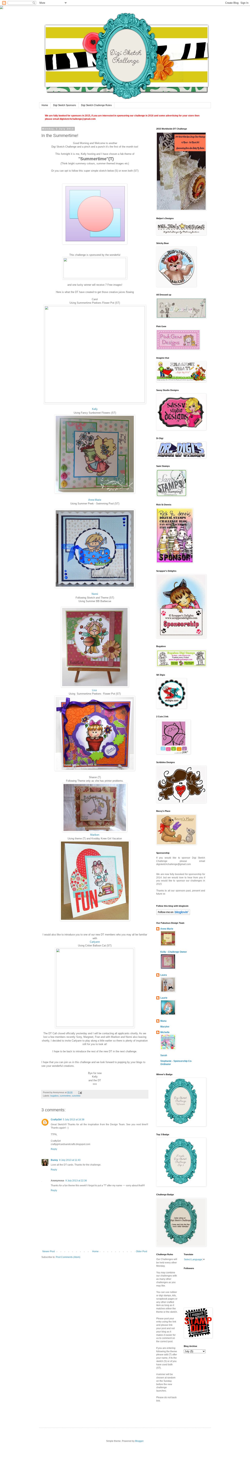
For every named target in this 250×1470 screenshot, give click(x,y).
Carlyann (95, 941)
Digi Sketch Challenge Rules (96, 105)
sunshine (76, 1096)
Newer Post (48, 1251)
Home (45, 105)
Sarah (163, 1055)
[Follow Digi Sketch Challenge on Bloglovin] (173, 914)
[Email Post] (79, 1092)
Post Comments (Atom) (68, 1257)
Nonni (95, 593)
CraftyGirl (56, 1119)
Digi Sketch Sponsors (64, 105)
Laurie (163, 998)
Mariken (94, 834)
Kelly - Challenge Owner (173, 952)
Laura (163, 975)
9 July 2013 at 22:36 (76, 1180)
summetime (65, 1096)
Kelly (95, 409)
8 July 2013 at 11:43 (69, 1160)
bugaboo (54, 1096)
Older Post (141, 1251)
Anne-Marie (94, 499)
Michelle (165, 1032)
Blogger (139, 1441)
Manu (163, 1021)
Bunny (54, 1160)
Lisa (94, 690)
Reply (54, 1149)
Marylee (164, 1026)
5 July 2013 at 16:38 (73, 1119)
